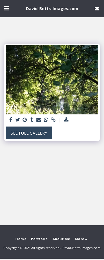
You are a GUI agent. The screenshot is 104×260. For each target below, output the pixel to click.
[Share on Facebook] (10, 119)
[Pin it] (24, 119)
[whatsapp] (46, 119)
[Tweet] (18, 119)
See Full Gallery (29, 133)
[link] (53, 119)
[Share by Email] (39, 119)
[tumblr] (32, 119)
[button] (6, 8)
